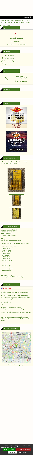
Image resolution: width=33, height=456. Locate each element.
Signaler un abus (8, 64)
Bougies (16, 22)
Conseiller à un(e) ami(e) (11, 61)
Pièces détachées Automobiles (15, 21)
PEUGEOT (28, 21)
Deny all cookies (24, 449)
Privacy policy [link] (22, 452)
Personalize (12, 452)
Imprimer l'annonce (9, 58)
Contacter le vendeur (9, 55)
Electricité (9, 22)
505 (3, 22)
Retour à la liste (6, 25)
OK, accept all (10, 449)
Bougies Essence (25, 22)
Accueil (2, 21)
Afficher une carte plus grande (17, 365)
